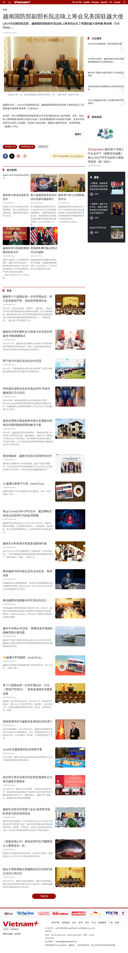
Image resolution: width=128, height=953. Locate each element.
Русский (117, 2)
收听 (96, 194)
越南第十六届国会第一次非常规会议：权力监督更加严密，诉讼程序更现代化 (27, 298)
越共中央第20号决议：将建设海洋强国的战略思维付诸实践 (28, 630)
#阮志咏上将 (10, 146)
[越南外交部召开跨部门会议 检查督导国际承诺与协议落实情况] (70, 817)
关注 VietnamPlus (61, 156)
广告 (111, 922)
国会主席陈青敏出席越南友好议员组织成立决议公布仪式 (27, 871)
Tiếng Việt (77, 2)
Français (95, 2)
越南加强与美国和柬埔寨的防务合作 (16, 250)
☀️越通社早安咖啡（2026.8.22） (23, 657)
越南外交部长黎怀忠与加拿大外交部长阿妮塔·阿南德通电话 (27, 333)
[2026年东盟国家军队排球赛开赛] (70, 757)
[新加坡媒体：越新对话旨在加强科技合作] (70, 464)
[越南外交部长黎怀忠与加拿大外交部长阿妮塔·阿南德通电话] (70, 340)
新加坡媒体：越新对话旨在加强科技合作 (27, 455)
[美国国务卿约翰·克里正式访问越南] (44, 236)
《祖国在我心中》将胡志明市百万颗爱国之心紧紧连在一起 (27, 843)
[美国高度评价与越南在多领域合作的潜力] (70, 729)
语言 (87, 922)
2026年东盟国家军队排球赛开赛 (22, 749)
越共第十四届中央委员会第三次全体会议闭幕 (106, 74)
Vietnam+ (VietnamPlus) (22, 2)
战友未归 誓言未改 (98, 227)
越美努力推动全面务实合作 (16, 197)
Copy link (25, 156)
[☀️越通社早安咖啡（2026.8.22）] (70, 665)
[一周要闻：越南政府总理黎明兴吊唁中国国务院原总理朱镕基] (117, 188)
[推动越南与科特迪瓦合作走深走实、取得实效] (70, 579)
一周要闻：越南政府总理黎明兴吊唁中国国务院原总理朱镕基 (99, 186)
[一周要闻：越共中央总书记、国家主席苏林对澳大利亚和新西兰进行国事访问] (117, 208)
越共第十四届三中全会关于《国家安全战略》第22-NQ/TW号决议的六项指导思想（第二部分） (106, 155)
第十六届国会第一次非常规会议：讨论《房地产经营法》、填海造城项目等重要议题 (27, 689)
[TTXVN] (98, 913)
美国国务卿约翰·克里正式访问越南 (44, 250)
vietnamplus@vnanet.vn (66, 941)
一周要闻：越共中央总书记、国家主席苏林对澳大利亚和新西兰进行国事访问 (99, 208)
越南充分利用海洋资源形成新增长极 (25, 543)
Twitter (11, 156)
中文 (110, 2)
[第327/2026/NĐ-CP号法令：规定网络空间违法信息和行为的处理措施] (70, 519)
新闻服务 (102, 922)
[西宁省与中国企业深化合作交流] (70, 369)
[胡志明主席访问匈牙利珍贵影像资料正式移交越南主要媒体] (70, 785)
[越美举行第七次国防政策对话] (71, 183)
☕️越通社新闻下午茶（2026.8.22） (24, 483)
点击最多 (97, 38)
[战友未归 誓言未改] (117, 232)
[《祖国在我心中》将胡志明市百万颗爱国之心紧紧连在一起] (70, 849)
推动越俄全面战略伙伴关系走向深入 (25, 600)
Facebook (5, 156)
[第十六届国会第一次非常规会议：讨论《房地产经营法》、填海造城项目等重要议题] (70, 693)
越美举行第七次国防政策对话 (71, 197)
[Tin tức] (120, 913)
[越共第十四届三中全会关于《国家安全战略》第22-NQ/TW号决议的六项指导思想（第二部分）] (106, 133)
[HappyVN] (82, 913)
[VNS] (12, 913)
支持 (80, 922)
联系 (117, 922)
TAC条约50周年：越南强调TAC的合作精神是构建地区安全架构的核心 (106, 60)
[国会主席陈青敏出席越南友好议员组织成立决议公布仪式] (70, 877)
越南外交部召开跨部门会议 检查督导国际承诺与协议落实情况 (26, 811)
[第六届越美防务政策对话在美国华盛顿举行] (44, 183)
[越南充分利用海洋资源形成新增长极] (70, 551)
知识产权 (55, 922)
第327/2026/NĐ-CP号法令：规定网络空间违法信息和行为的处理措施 (27, 513)
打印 (18, 156)
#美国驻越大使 (27, 146)
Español (104, 2)
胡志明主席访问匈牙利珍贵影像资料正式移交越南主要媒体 (27, 779)
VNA (94, 922)
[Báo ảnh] (65, 913)
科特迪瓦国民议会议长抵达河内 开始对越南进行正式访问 (26, 390)
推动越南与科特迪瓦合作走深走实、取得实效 (27, 573)
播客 (96, 177)
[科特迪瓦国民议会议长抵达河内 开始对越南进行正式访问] (70, 396)
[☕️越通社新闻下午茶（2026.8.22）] (70, 492)
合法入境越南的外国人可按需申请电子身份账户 (106, 101)
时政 (5, 9)
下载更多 (44, 896)
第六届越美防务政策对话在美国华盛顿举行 (43, 197)
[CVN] (30, 913)
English (87, 2)
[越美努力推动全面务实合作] (16, 183)
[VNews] (110, 913)
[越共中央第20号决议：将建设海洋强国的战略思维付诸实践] (70, 636)
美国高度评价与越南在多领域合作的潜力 (27, 721)
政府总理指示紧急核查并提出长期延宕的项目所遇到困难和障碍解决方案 (27, 422)
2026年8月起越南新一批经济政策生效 (105, 44)
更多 (9, 290)
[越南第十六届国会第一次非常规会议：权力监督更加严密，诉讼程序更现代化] (70, 304)
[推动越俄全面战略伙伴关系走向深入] (70, 608)
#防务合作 (43, 146)
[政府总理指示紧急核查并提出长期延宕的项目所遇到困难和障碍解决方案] (70, 429)
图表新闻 (97, 117)
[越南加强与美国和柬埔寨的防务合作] (16, 236)
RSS (74, 922)
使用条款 (66, 922)
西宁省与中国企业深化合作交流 (22, 360)
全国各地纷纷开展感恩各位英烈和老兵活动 (106, 88)
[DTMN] (47, 913)
